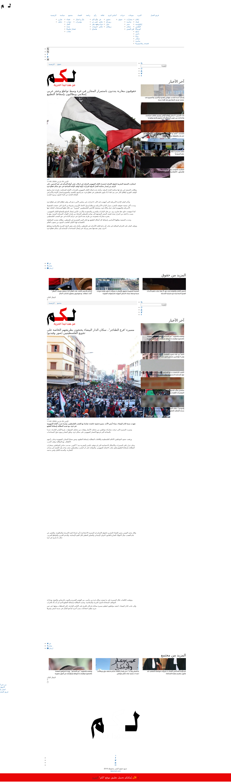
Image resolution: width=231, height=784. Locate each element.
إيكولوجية (138, 24)
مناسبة (129, 22)
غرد (49, 263)
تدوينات (94, 26)
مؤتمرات (79, 22)
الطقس (138, 26)
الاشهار (2, 687)
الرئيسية (53, 15)
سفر (128, 24)
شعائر (129, 26)
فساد (137, 22)
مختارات (129, 19)
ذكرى (137, 34)
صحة (68, 26)
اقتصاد (79, 15)
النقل (68, 24)
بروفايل (109, 26)
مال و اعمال (80, 19)
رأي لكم (95, 19)
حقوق (120, 19)
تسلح (137, 31)
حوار (107, 24)
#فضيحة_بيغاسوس (142, 43)
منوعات (131, 15)
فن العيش (130, 29)
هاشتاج (94, 29)
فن (100, 19)
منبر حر (94, 22)
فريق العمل (155, 15)
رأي (95, 15)
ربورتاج (108, 22)
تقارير (60, 19)
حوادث (69, 22)
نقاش (101, 22)
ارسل (51, 268)
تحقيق (108, 19)
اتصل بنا (3, 689)
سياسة (62, 15)
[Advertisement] (92, 246)
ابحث (164, 66)
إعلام (137, 19)
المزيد (139, 15)
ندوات (101, 24)
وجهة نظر (95, 24)
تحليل (60, 22)
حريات (122, 15)
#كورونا (138, 29)
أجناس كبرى (112, 15)
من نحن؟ (3, 684)
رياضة (88, 15)
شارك (50, 265)
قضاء (68, 19)
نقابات (69, 31)
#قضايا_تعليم (71, 29)
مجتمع (70, 15)
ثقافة (102, 15)
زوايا (137, 36)
